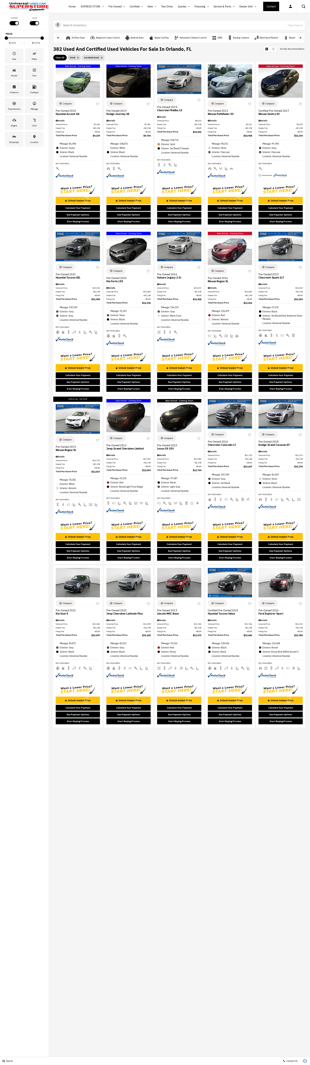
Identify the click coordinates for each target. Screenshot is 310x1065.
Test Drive (167, 6)
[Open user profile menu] (290, 6)
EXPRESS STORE (90, 6)
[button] (303, 6)
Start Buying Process (78, 221)
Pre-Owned (115, 6)
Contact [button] (271, 6)
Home (72, 6)
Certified (135, 6)
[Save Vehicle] (97, 104)
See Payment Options (78, 214)
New (150, 7)
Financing (199, 6)
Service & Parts (222, 6)
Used (34, 18)
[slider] (6, 38)
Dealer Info (246, 6)
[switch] (14, 20)
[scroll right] (300, 37)
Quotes (182, 6)
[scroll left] (58, 37)
